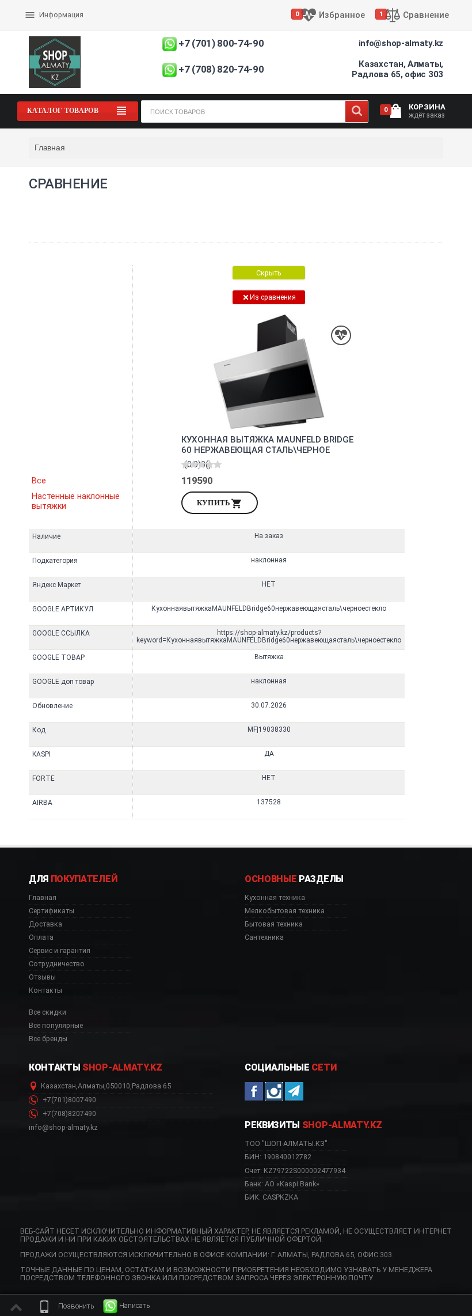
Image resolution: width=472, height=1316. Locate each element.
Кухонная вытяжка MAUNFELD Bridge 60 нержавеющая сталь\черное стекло (267, 445)
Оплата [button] (41, 937)
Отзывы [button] (42, 977)
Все (39, 481)
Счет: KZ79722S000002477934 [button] (295, 1170)
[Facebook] (254, 1091)
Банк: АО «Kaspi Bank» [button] (282, 1183)
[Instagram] (274, 1091)
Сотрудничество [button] (57, 964)
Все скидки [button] (47, 1012)
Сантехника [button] (264, 937)
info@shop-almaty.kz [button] (63, 1128)
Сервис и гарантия (59, 24)
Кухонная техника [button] (275, 898)
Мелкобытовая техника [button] (285, 911)
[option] (268, 542)
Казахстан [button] (58, 1086)
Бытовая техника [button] (274, 924)
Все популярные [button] (56, 1026)
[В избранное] (341, 336)
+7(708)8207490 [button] (68, 1114)
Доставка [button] (45, 924)
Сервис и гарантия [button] (59, 951)
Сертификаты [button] (51, 911)
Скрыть (268, 273)
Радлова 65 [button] (151, 1086)
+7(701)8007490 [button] (68, 1100)
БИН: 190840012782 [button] (278, 1156)
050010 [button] (118, 1086)
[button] (65, 1306)
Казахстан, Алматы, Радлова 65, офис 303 (397, 69)
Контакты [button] (45, 990)
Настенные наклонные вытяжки (76, 501)
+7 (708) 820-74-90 (221, 69)
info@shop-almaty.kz (401, 43)
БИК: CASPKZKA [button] (271, 1197)
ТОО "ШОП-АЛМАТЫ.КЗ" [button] (286, 1144)
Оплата (39, 6)
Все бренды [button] (48, 1039)
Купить (214, 502)
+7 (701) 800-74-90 (221, 43)
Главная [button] (42, 898)
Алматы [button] (91, 1086)
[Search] (356, 111)
